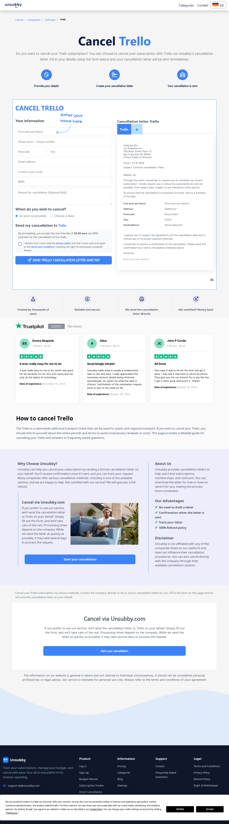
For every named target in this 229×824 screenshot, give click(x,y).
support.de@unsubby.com (24, 785)
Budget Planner (88, 779)
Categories (34, 19)
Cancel (19, 19)
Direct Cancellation (90, 792)
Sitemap (122, 785)
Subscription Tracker (91, 785)
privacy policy (63, 243)
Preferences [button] (12, 813)
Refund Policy (202, 779)
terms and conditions (42, 246)
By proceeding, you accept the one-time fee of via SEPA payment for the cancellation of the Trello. (58, 235)
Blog (120, 779)
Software (50, 19)
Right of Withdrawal (206, 785)
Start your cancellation (80, 559)
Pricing (121, 766)
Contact (160, 766)
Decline (180, 809)
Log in (83, 766)
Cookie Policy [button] (96, 809)
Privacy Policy (202, 772)
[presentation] (63, 172)
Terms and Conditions (207, 766)
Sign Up (84, 772)
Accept (210, 809)
